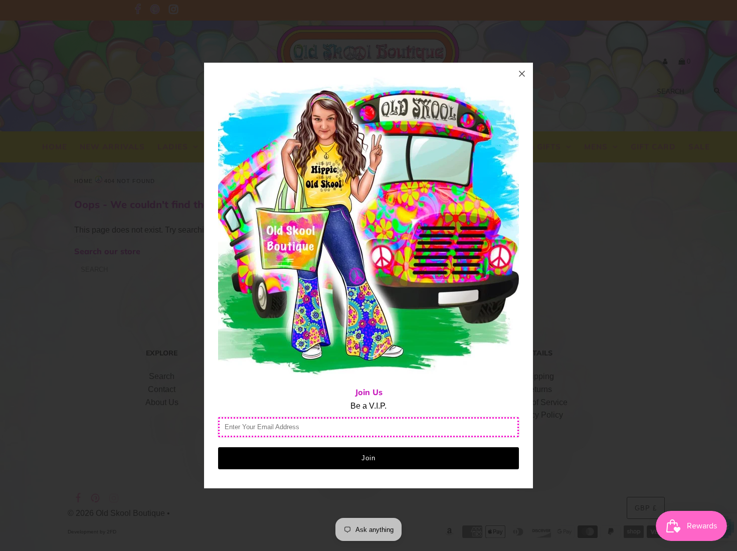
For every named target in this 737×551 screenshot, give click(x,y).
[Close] (522, 74)
